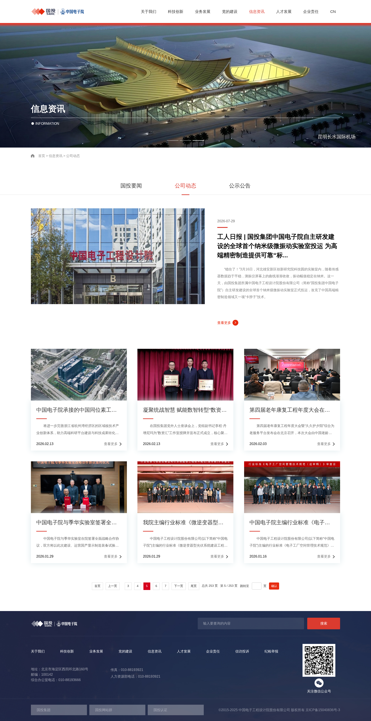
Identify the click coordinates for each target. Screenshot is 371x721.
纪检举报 (271, 651)
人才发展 (284, 11)
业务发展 (202, 11)
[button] (172, 140)
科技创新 (175, 11)
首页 (41, 156)
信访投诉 (242, 651)
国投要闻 (131, 186)
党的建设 (229, 11)
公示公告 (240, 186)
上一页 (112, 586)
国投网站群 (103, 710)
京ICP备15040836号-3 (323, 710)
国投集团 (43, 710)
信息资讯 (257, 11)
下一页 (178, 586)
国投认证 (160, 710)
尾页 (194, 586)
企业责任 (311, 11)
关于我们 (148, 11)
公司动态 (73, 156)
